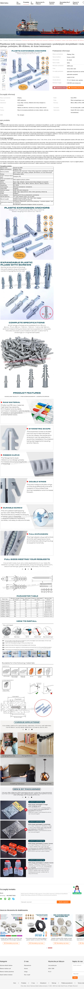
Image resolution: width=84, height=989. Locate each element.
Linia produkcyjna (52, 965)
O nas (32, 3)
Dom (14, 983)
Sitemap (54, 983)
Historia (26, 968)
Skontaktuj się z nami (65, 3)
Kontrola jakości (52, 3)
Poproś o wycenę (76, 3)
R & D (49, 971)
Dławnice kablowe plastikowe (7, 971)
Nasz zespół (27, 974)
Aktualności (43, 983)
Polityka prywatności (67, 983)
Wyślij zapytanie (63, 902)
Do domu (18, 3)
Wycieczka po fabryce (40, 3)
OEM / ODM (51, 968)
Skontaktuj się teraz (12, 943)
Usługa (25, 971)
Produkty (26, 2)
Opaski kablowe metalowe (6, 974)
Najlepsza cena (61, 87)
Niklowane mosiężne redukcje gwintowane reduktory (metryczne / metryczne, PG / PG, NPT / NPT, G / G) (61, 939)
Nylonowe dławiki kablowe (6, 965)
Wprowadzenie (27, 965)
